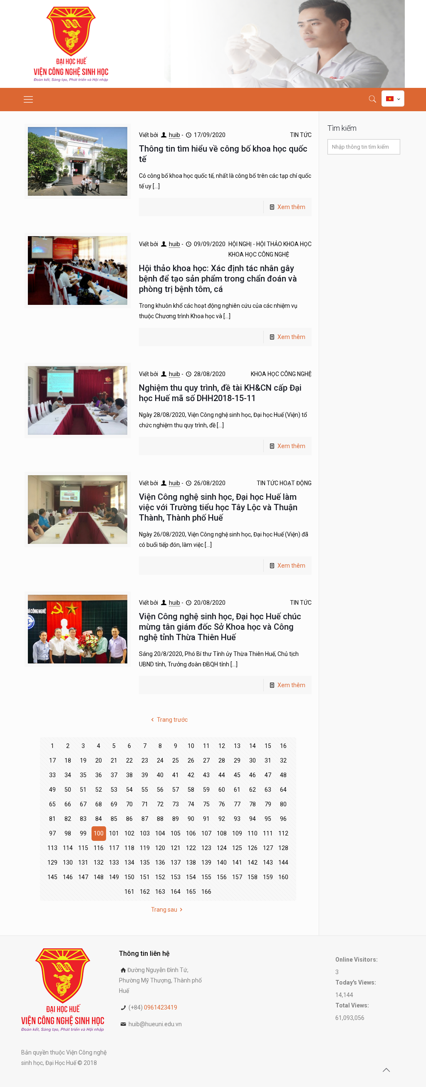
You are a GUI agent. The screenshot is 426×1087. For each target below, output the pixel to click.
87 (144, 818)
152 (160, 877)
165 (191, 891)
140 (222, 862)
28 (221, 760)
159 (268, 877)
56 (160, 789)
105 (176, 833)
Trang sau (164, 909)
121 (176, 848)
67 (83, 804)
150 (129, 877)
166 (206, 891)
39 (144, 775)
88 (160, 818)
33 (52, 775)
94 (252, 818)
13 (237, 746)
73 (175, 804)
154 (191, 877)
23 (144, 760)
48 (283, 775)
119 (145, 848)
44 (221, 775)
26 (191, 760)
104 (160, 833)
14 (252, 746)
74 (191, 804)
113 (52, 848)
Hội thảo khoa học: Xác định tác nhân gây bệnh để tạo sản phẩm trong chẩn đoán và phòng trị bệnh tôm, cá (218, 278)
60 (221, 789)
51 (83, 789)
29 (237, 760)
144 (283, 862)
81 (52, 818)
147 (83, 877)
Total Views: (352, 1005)
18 (67, 760)
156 (222, 877)
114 (68, 848)
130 (68, 862)
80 (283, 804)
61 (237, 789)
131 (83, 862)
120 (160, 848)
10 (191, 746)
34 (67, 775)
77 (237, 804)
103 (145, 833)
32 (283, 760)
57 (175, 789)
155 (206, 877)
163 (160, 891)
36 (98, 775)
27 (206, 760)
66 (67, 804)
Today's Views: (356, 982)
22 (129, 760)
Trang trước (172, 719)
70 (129, 804)
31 (268, 760)
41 (175, 775)
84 (98, 818)
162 (145, 891)
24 (160, 760)
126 (253, 848)
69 (114, 804)
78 (252, 804)
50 (67, 789)
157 (237, 877)
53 (114, 789)
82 (67, 818)
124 (222, 848)
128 (283, 848)
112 (283, 833)
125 (237, 848)
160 (283, 877)
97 (52, 833)
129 (52, 862)
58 (191, 789)
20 (98, 760)
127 (268, 848)
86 (129, 818)
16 (283, 746)
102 (129, 833)
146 (68, 877)
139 (206, 862)
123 (206, 848)
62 (252, 789)
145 (52, 877)
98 (67, 833)
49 (52, 789)
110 (253, 833)
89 (175, 818)
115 (83, 848)
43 (206, 775)
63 (268, 789)
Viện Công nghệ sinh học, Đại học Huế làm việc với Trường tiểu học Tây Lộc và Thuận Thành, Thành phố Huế (218, 507)
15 (268, 746)
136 (160, 862)
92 (221, 818)
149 (114, 877)
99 (83, 833)
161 (129, 891)
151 (145, 877)
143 (268, 862)
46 (252, 775)
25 (175, 760)
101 (114, 833)
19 (83, 760)
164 (176, 891)
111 (268, 833)
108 (222, 833)
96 (283, 818)
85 (114, 818)
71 (144, 804)
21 (114, 760)
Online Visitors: (357, 959)
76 (221, 804)
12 (221, 746)
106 (191, 833)
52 (98, 789)
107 (206, 833)
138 (191, 862)
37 (114, 775)
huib (174, 135)
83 (83, 818)
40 (160, 775)
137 (176, 862)
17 (52, 760)
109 (237, 833)
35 (83, 775)
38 (129, 775)
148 (99, 877)
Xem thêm (291, 207)
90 (191, 818)
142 (253, 862)
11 (206, 746)
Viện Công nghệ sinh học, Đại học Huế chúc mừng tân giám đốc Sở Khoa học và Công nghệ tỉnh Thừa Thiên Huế (220, 626)
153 (176, 877)
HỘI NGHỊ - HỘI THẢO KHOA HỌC (270, 244)
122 (191, 848)
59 (206, 789)
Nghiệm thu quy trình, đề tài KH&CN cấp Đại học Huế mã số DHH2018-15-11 (220, 393)
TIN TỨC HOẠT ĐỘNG (284, 483)
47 (268, 775)
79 (268, 804)
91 (206, 818)
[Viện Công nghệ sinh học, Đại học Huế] (71, 44)
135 (145, 862)
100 (99, 833)
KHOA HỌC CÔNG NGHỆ (258, 254)
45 (237, 775)
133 (114, 862)
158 (253, 877)
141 (237, 862)
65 (52, 804)
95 (268, 818)
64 (283, 789)
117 (114, 848)
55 (144, 789)
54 (129, 789)
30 (252, 760)
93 (237, 818)
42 (191, 775)
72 (160, 804)
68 (98, 804)
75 (206, 804)
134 (129, 862)
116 (99, 848)
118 (129, 848)
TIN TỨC (301, 135)
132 (99, 862)
